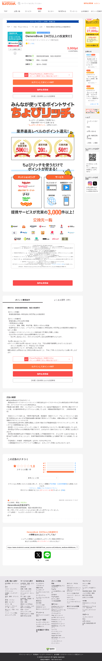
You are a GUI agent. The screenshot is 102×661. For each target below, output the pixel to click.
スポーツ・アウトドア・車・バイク (11, 606)
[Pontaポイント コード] (42, 232)
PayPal (53, 589)
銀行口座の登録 (87, 595)
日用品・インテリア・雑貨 (12, 593)
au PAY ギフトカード (58, 617)
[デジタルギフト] (71, 232)
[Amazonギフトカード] (33, 226)
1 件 (32, 43)
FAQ (88, 127)
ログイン (97, 3)
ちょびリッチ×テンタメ (43, 624)
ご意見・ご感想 (92, 143)
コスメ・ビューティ (11, 589)
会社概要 (56, 654)
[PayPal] (24, 232)
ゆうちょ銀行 (55, 599)
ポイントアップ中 (10, 615)
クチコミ (85, 585)
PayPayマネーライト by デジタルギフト (57, 607)
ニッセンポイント (56, 641)
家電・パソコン (10, 600)
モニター (51, 11)
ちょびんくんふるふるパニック (43, 598)
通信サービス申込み (27, 604)
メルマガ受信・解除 (88, 593)
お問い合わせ (91, 131)
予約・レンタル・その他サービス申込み (27, 606)
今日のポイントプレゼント (89, 603)
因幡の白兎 (39, 588)
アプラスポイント (72, 608)
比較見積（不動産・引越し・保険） (27, 599)
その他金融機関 (56, 601)
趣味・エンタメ (10, 602)
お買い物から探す (11, 581)
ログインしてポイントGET (43, 82)
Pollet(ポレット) (56, 621)
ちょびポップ (40, 590)
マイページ (86, 581)
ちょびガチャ (40, 583)
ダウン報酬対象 (30, 33)
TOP (5, 11)
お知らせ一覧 (94, 104)
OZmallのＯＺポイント (74, 588)
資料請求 (23, 587)
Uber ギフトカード (57, 615)
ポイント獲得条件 (22, 300)
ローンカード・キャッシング (27, 593)
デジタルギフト (56, 613)
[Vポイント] (14, 226)
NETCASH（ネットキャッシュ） (58, 638)
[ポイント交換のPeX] (27, 239)
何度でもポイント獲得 (27, 614)
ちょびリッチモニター (43, 622)
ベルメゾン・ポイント (73, 595)
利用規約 (36, 654)
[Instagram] (90, 183)
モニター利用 (41, 619)
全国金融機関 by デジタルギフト (58, 586)
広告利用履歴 (62, 484)
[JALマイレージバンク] (71, 226)
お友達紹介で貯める (42, 630)
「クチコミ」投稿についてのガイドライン (42, 488)
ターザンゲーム (41, 595)
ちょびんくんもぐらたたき (43, 592)
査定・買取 (24, 602)
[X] (95, 183)
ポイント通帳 (86, 583)
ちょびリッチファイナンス (89, 610)
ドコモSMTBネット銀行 (58, 591)
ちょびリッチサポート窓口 (58, 264)
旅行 (39, 11)
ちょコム (54, 629)
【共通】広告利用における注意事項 (42, 96)
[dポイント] (42, 226)
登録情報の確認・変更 (89, 591)
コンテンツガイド (92, 122)
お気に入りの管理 (87, 597)
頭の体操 (38, 603)
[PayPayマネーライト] (52, 232)
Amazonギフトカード (58, 624)
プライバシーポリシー (25, 654)
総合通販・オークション (12, 584)
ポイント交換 (56, 581)
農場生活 (38, 601)
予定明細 (53, 484)
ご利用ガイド (40, 626)
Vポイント (70, 597)
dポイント (70, 586)
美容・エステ (25, 609)
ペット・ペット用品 (11, 613)
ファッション (9, 591)
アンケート (74, 11)
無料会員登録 (88, 3)
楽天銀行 (54, 594)
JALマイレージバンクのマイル (73, 590)
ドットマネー (71, 599)
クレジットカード (26, 591)
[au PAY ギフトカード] (24, 226)
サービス (28, 11)
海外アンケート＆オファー (43, 615)
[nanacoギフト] (33, 232)
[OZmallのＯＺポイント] (55, 239)
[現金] (65, 239)
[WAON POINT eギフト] (17, 239)
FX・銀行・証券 (25, 596)
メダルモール (40, 585)
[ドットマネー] (36, 239)
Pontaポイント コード (58, 619)
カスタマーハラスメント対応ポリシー (71, 654)
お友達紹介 (85, 11)
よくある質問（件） (63, 300)
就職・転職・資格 (26, 589)
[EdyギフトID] (61, 226)
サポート (85, 614)
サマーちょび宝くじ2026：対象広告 (42, 21)
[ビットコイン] (52, 226)
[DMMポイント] (46, 239)
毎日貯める (62, 11)
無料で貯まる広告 (26, 616)
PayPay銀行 (55, 597)
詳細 (63, 490)
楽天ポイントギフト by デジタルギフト (58, 610)
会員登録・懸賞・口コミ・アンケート (27, 584)
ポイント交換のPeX (73, 593)
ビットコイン (55, 643)
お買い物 (17, 11)
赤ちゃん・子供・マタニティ (12, 610)
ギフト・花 (8, 604)
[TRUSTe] (51, 649)
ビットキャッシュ (56, 631)
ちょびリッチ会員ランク (89, 588)
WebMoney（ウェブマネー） (58, 626)
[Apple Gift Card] (14, 232)
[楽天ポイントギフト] (61, 232)
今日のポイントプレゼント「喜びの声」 (89, 607)
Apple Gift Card (56, 635)
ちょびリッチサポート (46, 654)
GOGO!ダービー (41, 607)
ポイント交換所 (96, 11)
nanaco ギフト (55, 633)
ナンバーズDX (40, 605)
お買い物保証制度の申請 (92, 136)
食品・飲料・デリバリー (12, 597)
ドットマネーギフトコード (73, 602)
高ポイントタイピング (43, 609)
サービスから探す (27, 581)
